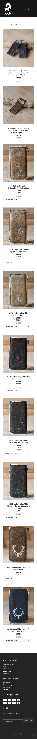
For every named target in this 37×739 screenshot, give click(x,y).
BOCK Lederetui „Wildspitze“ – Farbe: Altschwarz (18, 378)
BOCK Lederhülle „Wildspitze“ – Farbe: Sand (18, 187)
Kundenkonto (7, 683)
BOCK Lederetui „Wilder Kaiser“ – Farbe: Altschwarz (18, 505)
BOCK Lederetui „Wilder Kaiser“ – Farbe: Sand (19, 314)
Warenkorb (6, 687)
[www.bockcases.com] (7, 8)
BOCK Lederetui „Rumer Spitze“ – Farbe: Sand (18, 250)
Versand (19, 81)
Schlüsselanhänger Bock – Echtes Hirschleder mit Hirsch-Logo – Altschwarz (18, 73)
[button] (33, 8)
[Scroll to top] (33, 736)
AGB (4, 667)
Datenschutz (7, 671)
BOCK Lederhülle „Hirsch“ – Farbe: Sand (18, 568)
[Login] (24, 8)
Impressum (6, 673)
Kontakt (5, 689)
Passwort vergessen (9, 685)
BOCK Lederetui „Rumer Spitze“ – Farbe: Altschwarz (18, 441)
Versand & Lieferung (9, 664)
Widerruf (6, 669)
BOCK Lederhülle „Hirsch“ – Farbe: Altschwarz (18, 630)
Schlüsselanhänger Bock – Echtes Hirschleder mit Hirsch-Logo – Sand (18, 130)
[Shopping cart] (27, 8)
